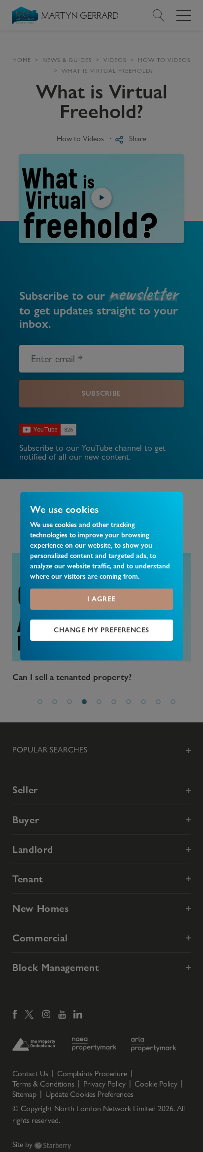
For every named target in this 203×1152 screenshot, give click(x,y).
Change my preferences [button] (101, 629)
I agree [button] (101, 598)
